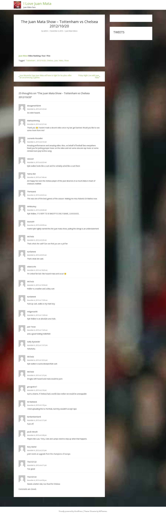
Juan (56, 61)
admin (46, 31)
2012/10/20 (41, 61)
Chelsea (50, 61)
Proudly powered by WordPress (71, 511)
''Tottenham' (30, 61)
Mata (61, 61)
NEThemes (103, 511)
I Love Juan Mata (37, 3)
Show (66, 61)
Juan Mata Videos (71, 31)
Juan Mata (23, 56)
